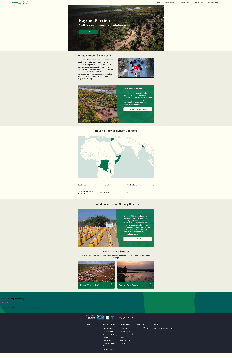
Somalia (106, 192)
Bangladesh (82, 185)
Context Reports (108, 331)
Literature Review (108, 349)
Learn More (88, 32)
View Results (138, 239)
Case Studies (107, 340)
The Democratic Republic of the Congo (86, 192)
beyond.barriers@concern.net (163, 328)
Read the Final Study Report (138, 109)
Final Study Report (108, 328)
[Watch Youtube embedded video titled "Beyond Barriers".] (136, 67)
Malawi (106, 185)
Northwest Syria (135, 185)
